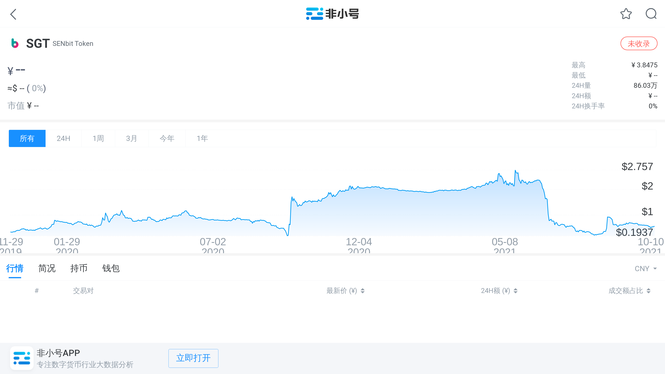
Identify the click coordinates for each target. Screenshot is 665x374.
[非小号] (332, 17)
